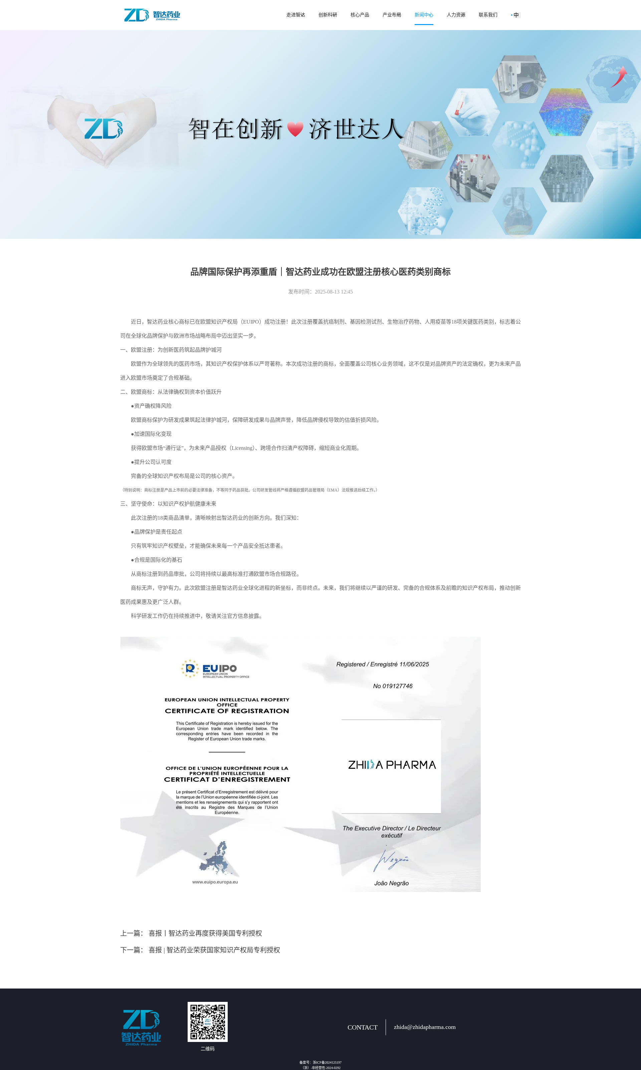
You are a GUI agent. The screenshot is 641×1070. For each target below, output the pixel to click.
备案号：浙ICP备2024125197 (320, 1062)
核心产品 (360, 14)
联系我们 (488, 14)
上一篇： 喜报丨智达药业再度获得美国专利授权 (191, 933)
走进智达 (295, 14)
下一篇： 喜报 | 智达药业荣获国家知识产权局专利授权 (200, 950)
